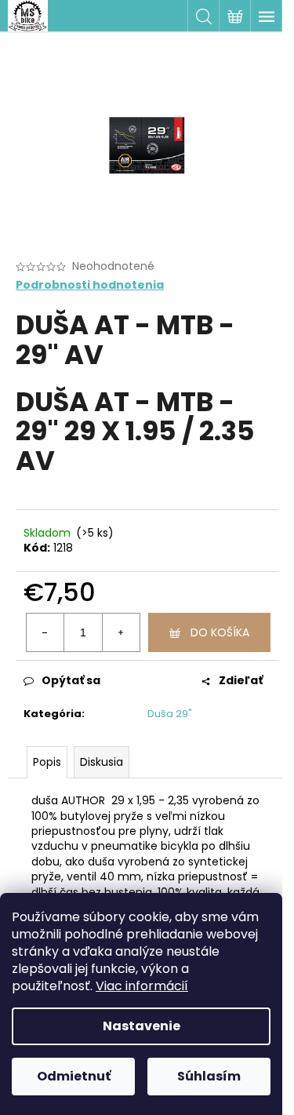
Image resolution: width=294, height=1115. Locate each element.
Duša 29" (169, 713)
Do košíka (220, 632)
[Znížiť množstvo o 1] (45, 632)
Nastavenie (141, 1026)
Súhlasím (209, 1076)
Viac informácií (142, 986)
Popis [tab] (47, 762)
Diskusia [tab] (101, 762)
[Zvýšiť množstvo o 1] (121, 632)
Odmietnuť (74, 1076)
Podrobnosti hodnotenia (90, 285)
